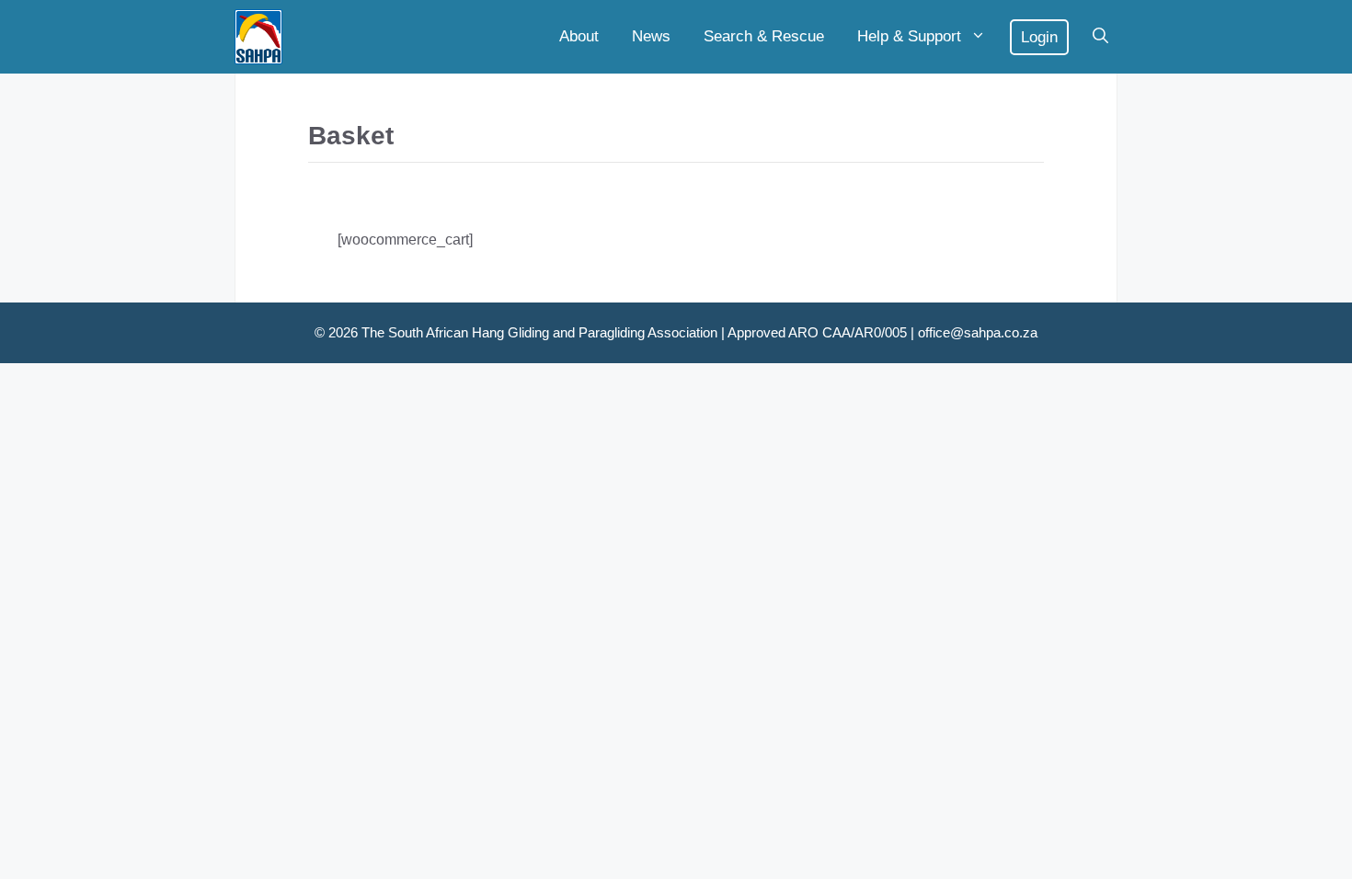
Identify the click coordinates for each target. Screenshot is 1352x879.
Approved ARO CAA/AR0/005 (817, 332)
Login (1039, 37)
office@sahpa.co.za (977, 332)
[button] (1100, 37)
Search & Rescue (764, 36)
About (579, 36)
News (651, 36)
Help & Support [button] (909, 36)
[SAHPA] (258, 37)
